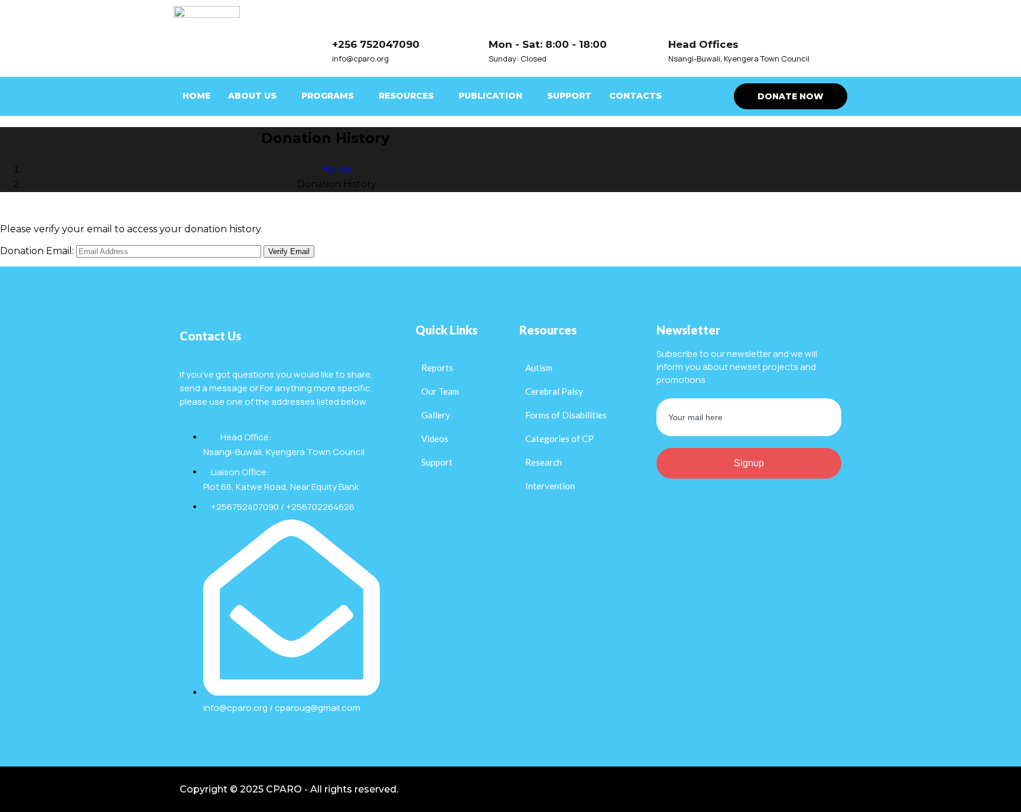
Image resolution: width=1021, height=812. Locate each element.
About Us (252, 95)
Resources (406, 95)
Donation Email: (37, 250)
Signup (749, 463)
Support (569, 95)
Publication (490, 95)
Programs (327, 95)
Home (196, 95)
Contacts (635, 95)
